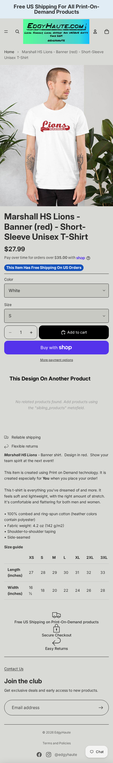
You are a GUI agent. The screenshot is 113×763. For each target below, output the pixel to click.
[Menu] (6, 32)
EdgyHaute (62, 732)
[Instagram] (48, 754)
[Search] (17, 31)
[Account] (95, 31)
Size (8, 304)
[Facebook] (39, 754)
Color (8, 279)
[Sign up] (100, 707)
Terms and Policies (57, 743)
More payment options (56, 360)
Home (9, 51)
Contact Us (13, 668)
